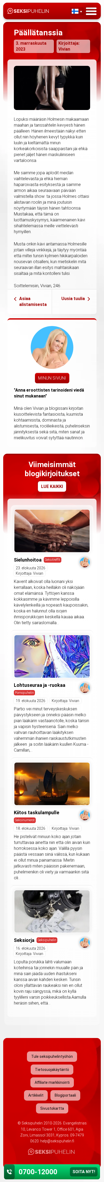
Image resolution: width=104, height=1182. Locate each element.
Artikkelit (35, 1095)
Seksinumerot (25, 820)
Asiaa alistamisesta (33, 301)
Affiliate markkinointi (52, 1082)
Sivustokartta (52, 1108)
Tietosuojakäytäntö (52, 1069)
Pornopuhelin (24, 693)
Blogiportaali (65, 1095)
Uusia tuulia (73, 298)
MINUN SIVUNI (52, 378)
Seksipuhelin (47, 940)
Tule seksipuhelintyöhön (52, 1056)
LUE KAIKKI (52, 486)
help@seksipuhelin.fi (57, 1141)
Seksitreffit (52, 560)
